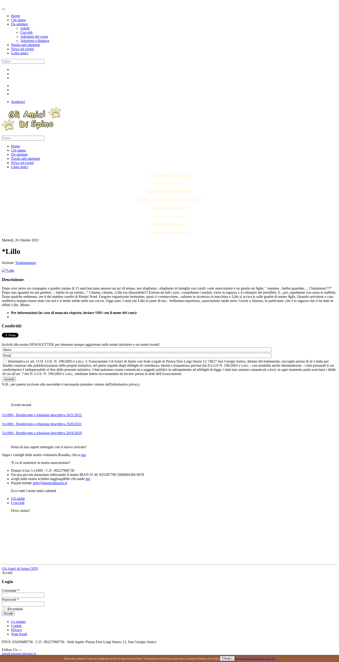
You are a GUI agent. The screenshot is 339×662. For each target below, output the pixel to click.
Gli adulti (18, 499)
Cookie (16, 626)
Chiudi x (227, 658)
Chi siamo (18, 20)
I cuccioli (17, 503)
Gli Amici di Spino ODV (20, 569)
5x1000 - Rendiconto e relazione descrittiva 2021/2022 (42, 415)
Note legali (19, 634)
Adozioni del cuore (34, 36)
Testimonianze (25, 263)
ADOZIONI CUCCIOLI (169, 175)
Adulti (25, 28)
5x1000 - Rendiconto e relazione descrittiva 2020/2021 (42, 424)
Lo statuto (18, 622)
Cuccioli (26, 32)
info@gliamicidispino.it (50, 483)
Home (15, 16)
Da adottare (19, 24)
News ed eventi (22, 49)
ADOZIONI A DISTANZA (169, 191)
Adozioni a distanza (34, 41)
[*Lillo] (8, 270)
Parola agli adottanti (25, 45)
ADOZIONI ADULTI (170, 207)
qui (83, 455)
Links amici (19, 53)
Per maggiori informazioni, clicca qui (255, 658)
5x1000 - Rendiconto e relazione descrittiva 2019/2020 (42, 433)
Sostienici (18, 102)
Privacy (16, 630)
